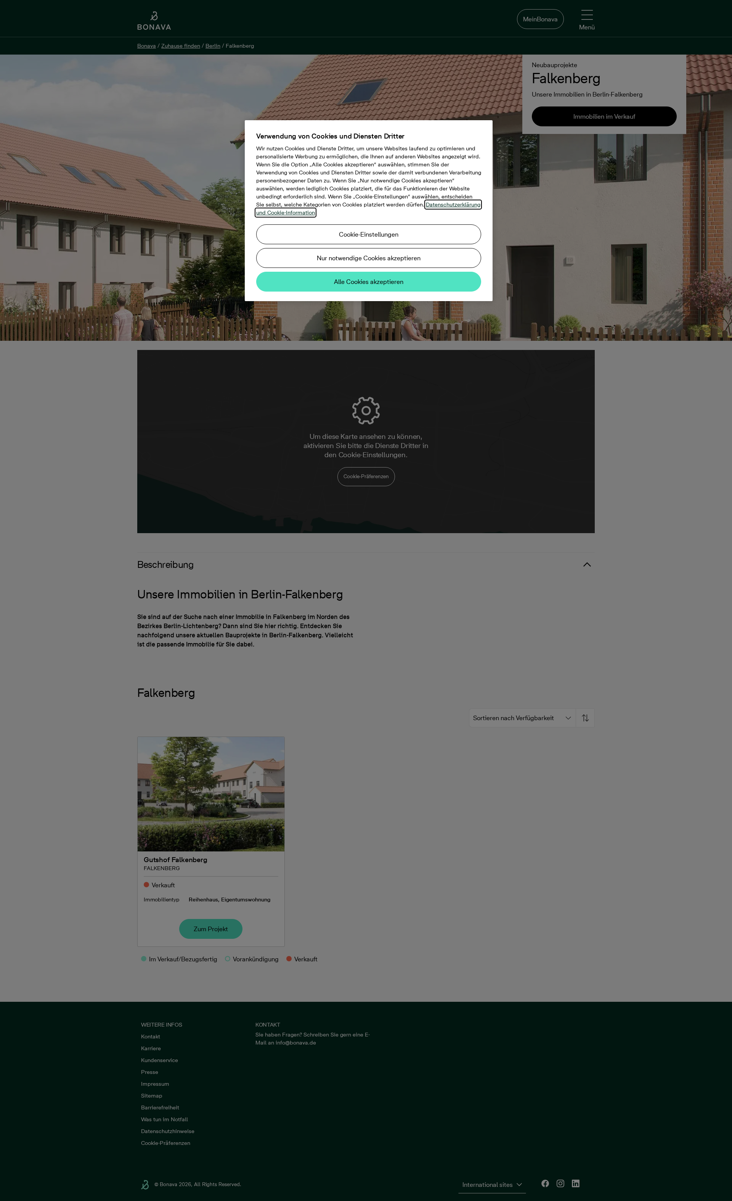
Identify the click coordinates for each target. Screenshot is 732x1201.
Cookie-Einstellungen (368, 234)
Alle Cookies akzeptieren (368, 281)
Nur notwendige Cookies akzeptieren (369, 258)
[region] (369, 210)
